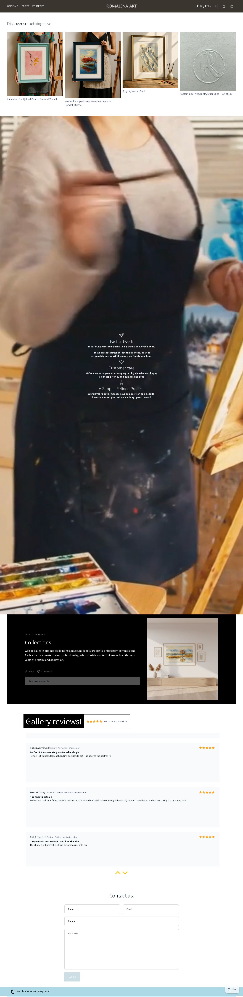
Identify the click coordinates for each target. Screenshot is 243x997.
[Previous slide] (128, 60)
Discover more (37, 681)
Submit (72, 976)
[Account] (224, 6)
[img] (94, 721)
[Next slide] (173, 60)
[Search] (217, 6)
